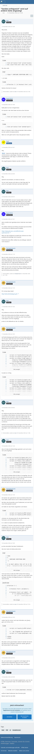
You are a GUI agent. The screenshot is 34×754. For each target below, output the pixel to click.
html (3, 730)
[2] (4, 65)
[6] (4, 363)
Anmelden (9, 717)
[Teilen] (31, 16)
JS (10, 730)
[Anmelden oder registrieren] (28, 2)
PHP (7, 730)
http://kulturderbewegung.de (9, 294)
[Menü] (32, 2)
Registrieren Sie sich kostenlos (11, 710)
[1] (4, 63)
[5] (4, 361)
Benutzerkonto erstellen (24, 716)
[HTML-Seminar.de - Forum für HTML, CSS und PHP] (2, 2)
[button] (30, 352)
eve (4, 13)
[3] (4, 358)
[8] (4, 366)
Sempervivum (18, 273)
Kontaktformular (17, 730)
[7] (4, 365)
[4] (4, 360)
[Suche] (24, 2)
